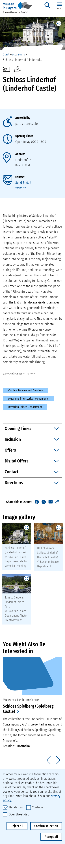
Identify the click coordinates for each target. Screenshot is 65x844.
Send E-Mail (23, 183)
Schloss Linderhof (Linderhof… (22, 60)
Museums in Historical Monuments (28, 398)
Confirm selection (46, 826)
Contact (19, 177)
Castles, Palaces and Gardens (25, 390)
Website (20, 188)
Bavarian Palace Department (25, 407)
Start (6, 54)
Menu (59, 8)
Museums (18, 54)
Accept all (51, 837)
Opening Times (24, 136)
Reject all (17, 826)
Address (20, 154)
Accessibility (22, 118)
